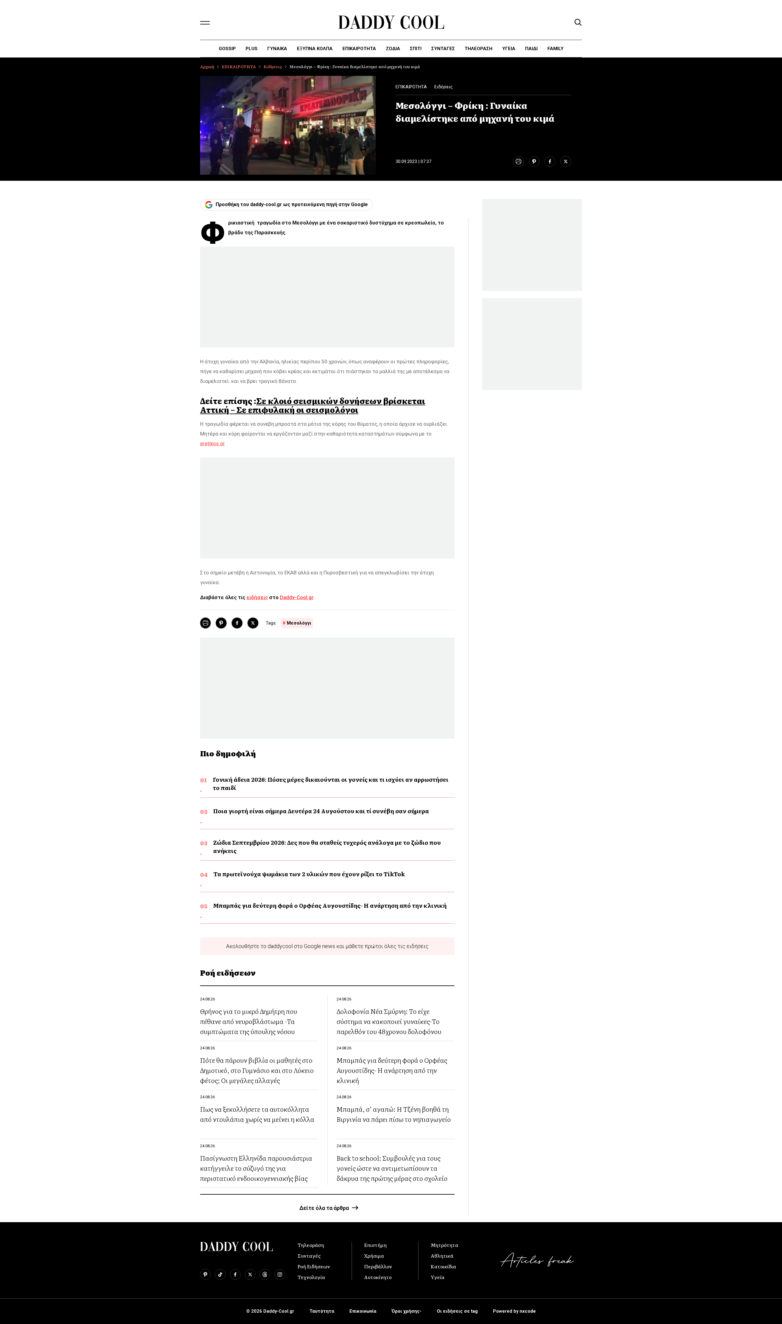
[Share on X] (565, 161)
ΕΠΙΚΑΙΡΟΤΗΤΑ (359, 48)
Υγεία (508, 48)
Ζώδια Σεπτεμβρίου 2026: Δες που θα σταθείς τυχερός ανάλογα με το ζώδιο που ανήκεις (327, 846)
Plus (252, 48)
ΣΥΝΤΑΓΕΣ (443, 48)
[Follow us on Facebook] (235, 1274)
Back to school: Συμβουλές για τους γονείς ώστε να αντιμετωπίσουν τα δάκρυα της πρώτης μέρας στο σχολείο (392, 1168)
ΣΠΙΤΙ (416, 48)
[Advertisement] (327, 297)
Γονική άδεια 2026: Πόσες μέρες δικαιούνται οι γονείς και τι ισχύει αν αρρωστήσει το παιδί (330, 783)
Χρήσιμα (374, 1255)
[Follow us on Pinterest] (205, 1274)
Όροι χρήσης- (407, 1311)
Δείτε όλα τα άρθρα (324, 1208)
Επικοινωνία (362, 1311)
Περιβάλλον (378, 1266)
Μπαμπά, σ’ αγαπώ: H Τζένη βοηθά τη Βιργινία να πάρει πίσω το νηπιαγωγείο (394, 1114)
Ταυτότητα (321, 1311)
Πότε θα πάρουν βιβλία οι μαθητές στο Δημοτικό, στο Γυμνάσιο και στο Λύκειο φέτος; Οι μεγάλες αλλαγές (257, 1070)
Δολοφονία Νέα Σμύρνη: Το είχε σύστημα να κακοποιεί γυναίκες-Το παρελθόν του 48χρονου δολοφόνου (389, 1021)
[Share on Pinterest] (534, 161)
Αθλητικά (442, 1255)
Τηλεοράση (311, 1245)
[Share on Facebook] (549, 161)
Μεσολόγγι (299, 623)
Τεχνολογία (311, 1277)
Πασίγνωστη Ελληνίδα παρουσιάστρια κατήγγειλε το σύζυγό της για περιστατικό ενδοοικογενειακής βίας (256, 1168)
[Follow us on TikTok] (220, 1274)
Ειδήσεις (273, 66)
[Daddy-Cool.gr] (391, 22)
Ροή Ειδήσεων (314, 1266)
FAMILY (555, 48)
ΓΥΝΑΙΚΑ (277, 48)
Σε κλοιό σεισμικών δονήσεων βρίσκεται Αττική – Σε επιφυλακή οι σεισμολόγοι (312, 405)
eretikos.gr (212, 443)
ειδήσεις (257, 597)
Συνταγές (309, 1255)
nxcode (528, 1311)
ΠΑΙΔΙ (531, 48)
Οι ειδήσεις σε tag (457, 1311)
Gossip (227, 48)
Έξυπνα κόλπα (315, 48)
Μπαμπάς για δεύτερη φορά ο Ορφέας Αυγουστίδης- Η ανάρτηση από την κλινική (330, 905)
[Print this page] (518, 161)
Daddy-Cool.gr (297, 597)
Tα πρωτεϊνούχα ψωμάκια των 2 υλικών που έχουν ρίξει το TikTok (309, 874)
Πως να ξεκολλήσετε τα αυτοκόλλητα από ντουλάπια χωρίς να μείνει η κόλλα (257, 1114)
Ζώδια (393, 48)
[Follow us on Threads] (264, 1274)
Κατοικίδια (443, 1266)
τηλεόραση (478, 48)
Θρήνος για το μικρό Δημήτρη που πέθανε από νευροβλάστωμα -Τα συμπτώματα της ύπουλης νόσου (248, 1021)
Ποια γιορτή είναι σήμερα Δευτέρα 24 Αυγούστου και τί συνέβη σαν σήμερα (321, 811)
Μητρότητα (444, 1245)
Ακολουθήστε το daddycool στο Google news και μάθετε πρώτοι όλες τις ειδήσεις (327, 946)
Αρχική (207, 66)
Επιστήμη (375, 1245)
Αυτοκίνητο (378, 1277)
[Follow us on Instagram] (279, 1274)
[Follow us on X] (250, 1274)
